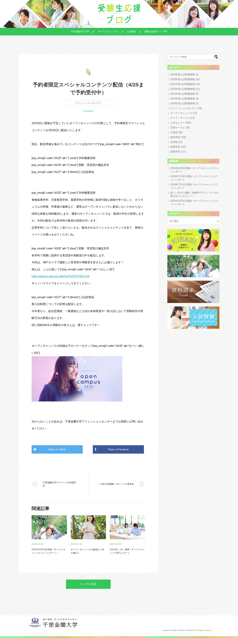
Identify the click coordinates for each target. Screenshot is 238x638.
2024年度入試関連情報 (182, 98)
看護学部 (175, 151)
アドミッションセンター (88, 102)
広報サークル (177, 127)
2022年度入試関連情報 (182, 89)
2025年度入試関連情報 (182, 103)
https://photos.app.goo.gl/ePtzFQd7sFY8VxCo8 (60, 276)
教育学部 (175, 137)
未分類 (174, 142)
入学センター (177, 122)
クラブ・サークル (180, 118)
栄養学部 (175, 146)
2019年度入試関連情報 (182, 74)
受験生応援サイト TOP (155, 31)
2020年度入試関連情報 (182, 79)
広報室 (174, 132)
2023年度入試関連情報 (182, 93)
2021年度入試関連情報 (182, 84)
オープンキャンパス (108, 31)
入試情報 (131, 31)
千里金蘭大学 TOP (80, 31)
